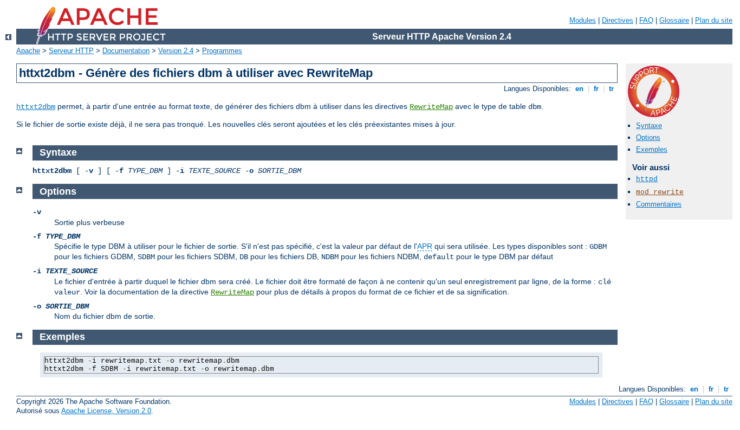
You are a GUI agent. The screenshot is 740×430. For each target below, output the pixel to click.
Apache (28, 51)
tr (611, 89)
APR (424, 246)
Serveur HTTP (71, 51)
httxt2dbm (35, 106)
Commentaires (658, 204)
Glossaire (674, 20)
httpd (647, 179)
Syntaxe (649, 125)
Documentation (126, 51)
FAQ (646, 20)
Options (648, 137)
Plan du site (713, 20)
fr (596, 89)
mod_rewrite (660, 192)
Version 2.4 (175, 51)
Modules (582, 20)
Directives (617, 20)
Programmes (222, 51)
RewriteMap (431, 106)
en (579, 89)
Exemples (651, 149)
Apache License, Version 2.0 (106, 411)
